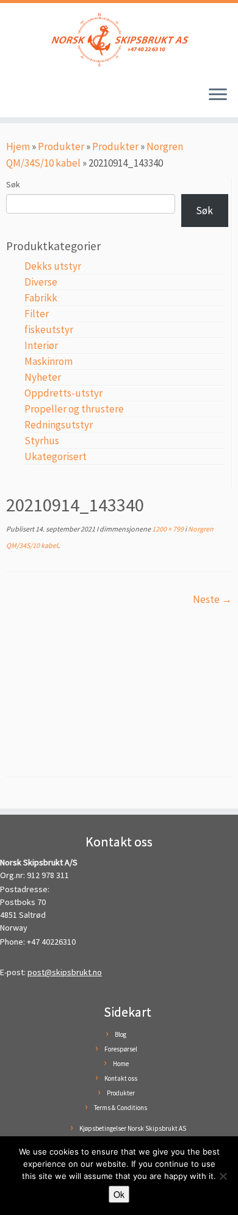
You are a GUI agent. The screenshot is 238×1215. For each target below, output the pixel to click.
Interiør (41, 345)
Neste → (212, 599)
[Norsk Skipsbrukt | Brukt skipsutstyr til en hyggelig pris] (119, 39)
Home (121, 1063)
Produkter (61, 146)
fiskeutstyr (48, 329)
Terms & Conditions (120, 1107)
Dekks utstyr (52, 266)
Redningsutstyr (58, 424)
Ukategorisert (55, 456)
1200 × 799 (167, 528)
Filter (36, 313)
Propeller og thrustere (74, 409)
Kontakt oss (120, 1078)
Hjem (18, 146)
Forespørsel (120, 1049)
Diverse (40, 282)
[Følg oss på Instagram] (25, 100)
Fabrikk (40, 298)
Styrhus (41, 440)
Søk (13, 184)
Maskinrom (48, 361)
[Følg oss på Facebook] (14, 100)
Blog (120, 1034)
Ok (119, 1194)
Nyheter (42, 377)
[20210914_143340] (119, 682)
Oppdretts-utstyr (63, 393)
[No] (223, 1176)
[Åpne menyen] (218, 95)
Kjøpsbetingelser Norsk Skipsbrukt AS (132, 1128)
